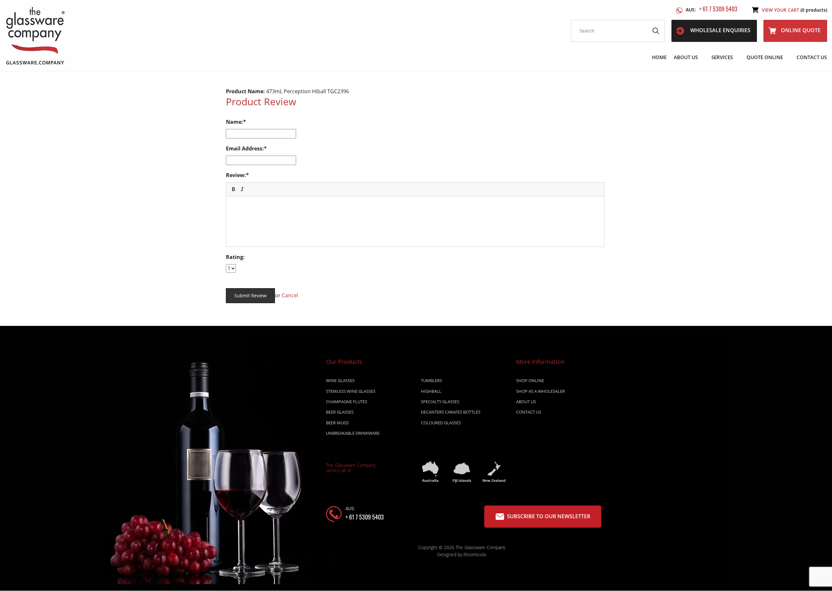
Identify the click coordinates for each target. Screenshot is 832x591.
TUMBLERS (431, 380)
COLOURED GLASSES (441, 423)
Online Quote (801, 30)
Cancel (290, 295)
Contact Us (812, 57)
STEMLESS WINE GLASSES (350, 391)
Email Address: (245, 148)
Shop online (530, 380)
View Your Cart (794, 10)
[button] (233, 189)
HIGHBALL (431, 391)
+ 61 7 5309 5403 (711, 9)
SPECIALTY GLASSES (440, 402)
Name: (234, 121)
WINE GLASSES (340, 380)
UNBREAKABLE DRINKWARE (353, 433)
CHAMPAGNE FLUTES (346, 402)
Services (722, 57)
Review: (236, 175)
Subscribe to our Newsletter (548, 516)
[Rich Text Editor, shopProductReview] (415, 220)
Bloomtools (475, 554)
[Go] (656, 31)
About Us (686, 57)
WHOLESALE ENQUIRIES (719, 30)
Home (659, 57)
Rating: (235, 257)
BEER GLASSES (340, 412)
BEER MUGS (337, 423)
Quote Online (765, 57)
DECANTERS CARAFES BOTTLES (450, 412)
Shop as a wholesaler (540, 391)
